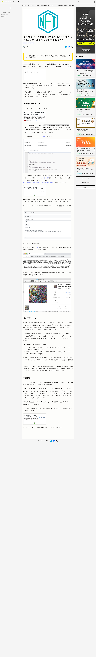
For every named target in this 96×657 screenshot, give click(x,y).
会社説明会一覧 (86, 182)
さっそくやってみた (5, 12)
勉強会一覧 (86, 187)
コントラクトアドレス (39, 136)
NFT (26, 43)
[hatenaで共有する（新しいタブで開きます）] (66, 47)
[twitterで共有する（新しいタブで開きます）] (72, 47)
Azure (49, 5)
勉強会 (65, 5)
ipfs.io (36, 247)
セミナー (54, 5)
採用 (73, 5)
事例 (70, 5)
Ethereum (31, 43)
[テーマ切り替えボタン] (94, 2)
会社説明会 (60, 5)
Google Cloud (44, 5)
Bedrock (37, 5)
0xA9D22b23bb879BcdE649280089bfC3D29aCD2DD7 (38, 182)
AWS (29, 5)
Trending (24, 5)
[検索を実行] (78, 1)
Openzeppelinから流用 (43, 178)
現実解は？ (3, 16)
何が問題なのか (4, 14)
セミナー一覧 (85, 178)
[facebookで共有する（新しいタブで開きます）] (69, 47)
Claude (32, 5)
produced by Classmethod (17, 2)
